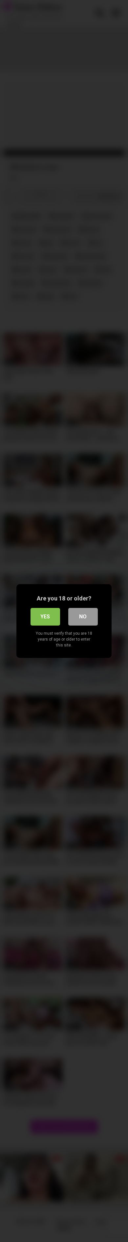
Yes (45, 616)
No (83, 616)
